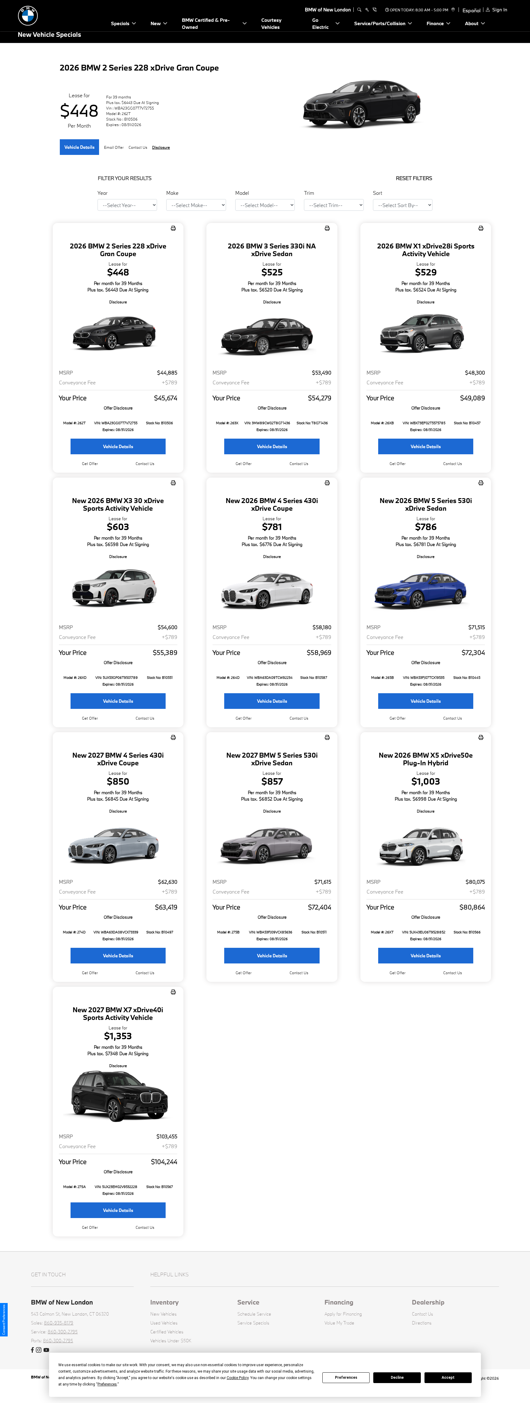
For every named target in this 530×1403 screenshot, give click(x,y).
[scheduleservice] (367, 9)
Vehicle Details (79, 147)
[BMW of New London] (61, 15)
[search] (359, 10)
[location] (452, 10)
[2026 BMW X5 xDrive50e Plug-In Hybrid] (426, 844)
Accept (448, 1377)
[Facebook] (32, 1350)
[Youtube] (46, 1350)
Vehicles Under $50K (170, 1340)
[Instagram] (38, 1350)
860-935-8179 (58, 1323)
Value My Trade (339, 1323)
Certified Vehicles (166, 1332)
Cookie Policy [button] (237, 1378)
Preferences (346, 1377)
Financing (339, 1302)
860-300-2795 (63, 1332)
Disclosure (161, 147)
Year (103, 193)
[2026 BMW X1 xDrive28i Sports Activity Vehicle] (426, 334)
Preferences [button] (107, 1384)
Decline (397, 1377)
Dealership (428, 1302)
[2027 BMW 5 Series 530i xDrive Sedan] (272, 844)
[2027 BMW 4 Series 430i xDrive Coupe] (118, 844)
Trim (309, 193)
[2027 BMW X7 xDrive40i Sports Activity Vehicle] (118, 1098)
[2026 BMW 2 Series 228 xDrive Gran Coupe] (118, 334)
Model (242, 193)
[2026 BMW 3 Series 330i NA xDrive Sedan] (272, 334)
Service (248, 1302)
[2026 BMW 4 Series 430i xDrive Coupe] (272, 589)
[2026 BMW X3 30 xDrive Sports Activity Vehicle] (118, 589)
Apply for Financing (343, 1314)
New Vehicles (163, 1314)
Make (172, 193)
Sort (377, 193)
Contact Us (422, 1314)
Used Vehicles (164, 1323)
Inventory (164, 1302)
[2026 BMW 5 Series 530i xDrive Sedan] (426, 589)
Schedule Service (254, 1314)
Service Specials (253, 1323)
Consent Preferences (4, 1320)
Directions (422, 1323)
